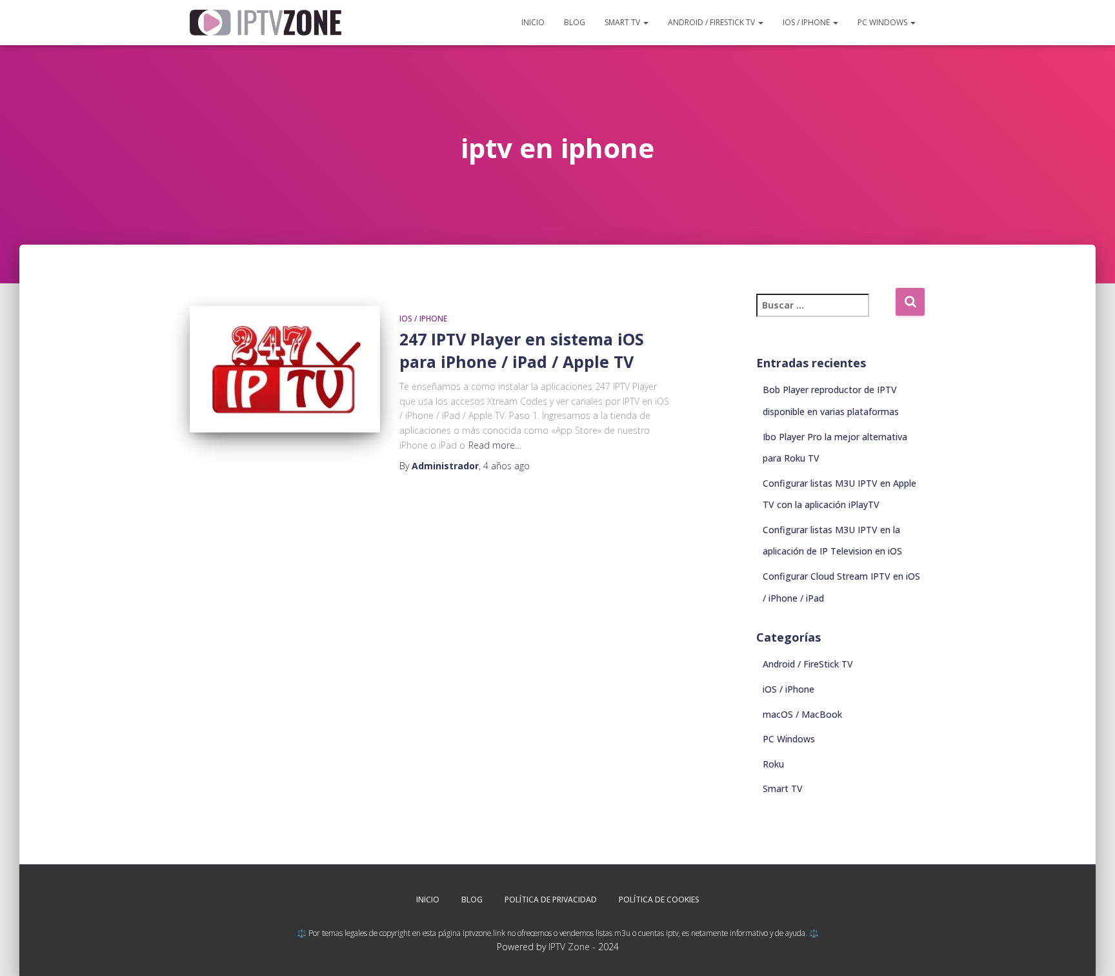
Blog (574, 22)
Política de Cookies (659, 899)
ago (506, 466)
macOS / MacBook (802, 714)
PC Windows (883, 22)
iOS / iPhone (807, 22)
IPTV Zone (569, 946)
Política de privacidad (551, 899)
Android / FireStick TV (712, 22)
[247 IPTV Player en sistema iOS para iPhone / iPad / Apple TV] (285, 369)
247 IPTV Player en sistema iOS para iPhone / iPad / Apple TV (521, 350)
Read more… (494, 445)
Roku (773, 764)
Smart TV (623, 22)
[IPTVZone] (265, 22)
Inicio (533, 22)
